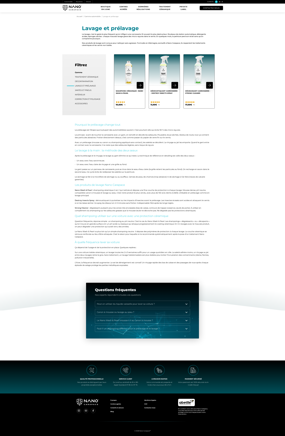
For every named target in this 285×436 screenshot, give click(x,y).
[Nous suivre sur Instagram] (79, 410)
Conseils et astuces (117, 408)
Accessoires (81, 104)
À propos (113, 400)
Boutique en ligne (106, 8)
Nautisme (79, 2)
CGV (145, 404)
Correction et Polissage (87, 99)
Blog (112, 411)
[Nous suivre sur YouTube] (86, 410)
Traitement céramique (165, 8)
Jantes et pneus (83, 90)
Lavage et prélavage (85, 86)
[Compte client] (222, 2)
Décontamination (84, 81)
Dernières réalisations (143, 8)
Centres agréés (123, 8)
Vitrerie (88, 2)
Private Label (183, 8)
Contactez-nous (211, 8)
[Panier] (219, 2)
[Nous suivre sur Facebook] (93, 410)
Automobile (68, 2)
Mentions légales (150, 400)
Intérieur (80, 95)
